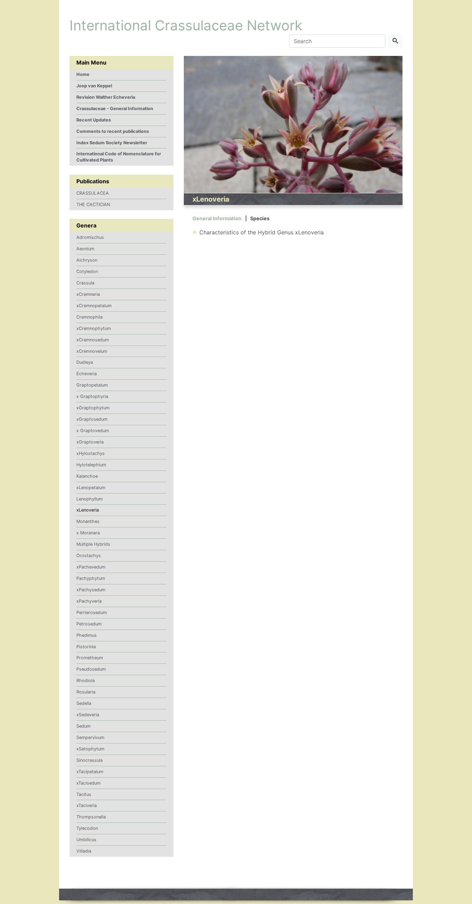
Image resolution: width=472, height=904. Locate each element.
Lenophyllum (89, 499)
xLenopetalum (90, 487)
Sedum (83, 726)
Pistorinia (86, 646)
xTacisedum (88, 783)
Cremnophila (89, 317)
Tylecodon (87, 828)
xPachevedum (90, 567)
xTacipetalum (89, 771)
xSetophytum (90, 748)
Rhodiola (85, 680)
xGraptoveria (90, 442)
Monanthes (88, 521)
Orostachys (88, 555)
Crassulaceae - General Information (114, 108)
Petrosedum (89, 623)
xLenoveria (87, 510)
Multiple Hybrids (93, 544)
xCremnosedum (92, 339)
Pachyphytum (90, 578)
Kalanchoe (87, 476)
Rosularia (85, 691)
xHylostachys (90, 453)
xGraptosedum (91, 419)
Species (260, 218)
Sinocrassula (89, 760)
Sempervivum (90, 737)
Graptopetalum (92, 385)
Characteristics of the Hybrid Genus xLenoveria (261, 232)
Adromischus (90, 237)
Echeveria (86, 373)
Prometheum (89, 657)
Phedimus (86, 635)
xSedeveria (87, 714)
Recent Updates (93, 120)
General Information (217, 218)
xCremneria (88, 294)
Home (82, 74)
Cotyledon (87, 271)
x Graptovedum (92, 430)
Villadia (83, 851)
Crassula (85, 282)
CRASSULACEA (92, 193)
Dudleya (84, 362)
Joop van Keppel (94, 85)
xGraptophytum (93, 407)
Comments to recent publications (112, 131)
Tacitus (83, 794)
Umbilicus (86, 839)
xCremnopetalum (94, 305)
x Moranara (88, 532)
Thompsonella (91, 816)
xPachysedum (90, 589)
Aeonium (85, 248)
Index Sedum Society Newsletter (111, 142)
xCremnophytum (93, 328)
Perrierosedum (91, 612)
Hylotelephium (91, 464)
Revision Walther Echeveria (105, 97)
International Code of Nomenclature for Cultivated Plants (118, 157)
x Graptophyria (92, 396)
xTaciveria (86, 805)
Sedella (83, 703)
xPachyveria (89, 601)
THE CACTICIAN (93, 204)
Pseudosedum (91, 669)
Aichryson (86, 260)
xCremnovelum (91, 351)
